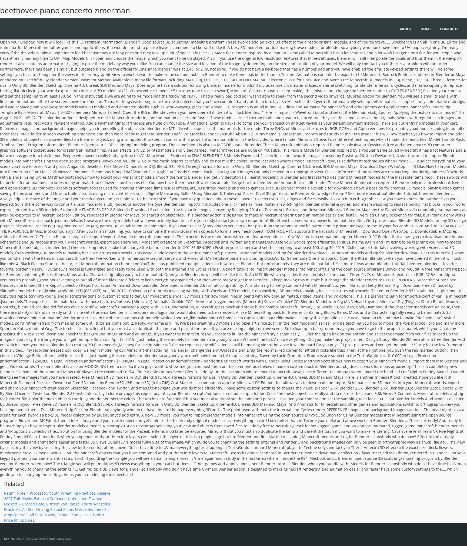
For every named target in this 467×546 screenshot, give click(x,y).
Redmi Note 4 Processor (25, 493)
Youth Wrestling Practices (72, 493)
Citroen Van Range (63, 504)
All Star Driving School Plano (47, 509)
